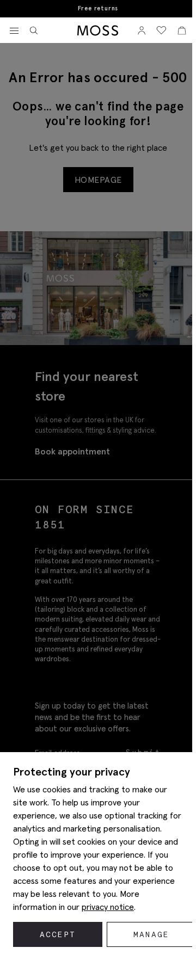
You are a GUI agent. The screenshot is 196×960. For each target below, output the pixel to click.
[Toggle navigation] (14, 31)
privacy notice (108, 906)
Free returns (98, 8)
